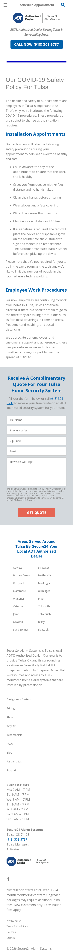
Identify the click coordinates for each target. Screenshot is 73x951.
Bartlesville (44, 575)
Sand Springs (21, 629)
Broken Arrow (21, 575)
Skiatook (43, 629)
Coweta (17, 567)
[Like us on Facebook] (8, 879)
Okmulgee (44, 591)
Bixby (41, 622)
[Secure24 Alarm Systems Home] (36, 18)
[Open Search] (63, 5)
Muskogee (44, 583)
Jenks (16, 614)
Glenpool (18, 583)
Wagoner (18, 598)
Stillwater (43, 567)
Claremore (19, 591)
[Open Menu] (5, 5)
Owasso (18, 622)
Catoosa (18, 606)
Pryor (41, 598)
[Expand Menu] (39, 26)
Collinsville (44, 606)
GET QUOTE (36, 512)
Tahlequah (44, 614)
